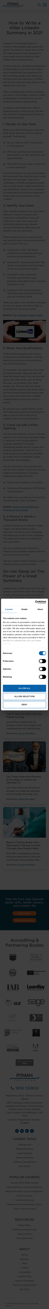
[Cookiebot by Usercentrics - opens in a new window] (35, 602)
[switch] (42, 661)
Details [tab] (24, 609)
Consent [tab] (9, 609)
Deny (24, 704)
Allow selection (24, 696)
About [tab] (40, 609)
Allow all (24, 688)
